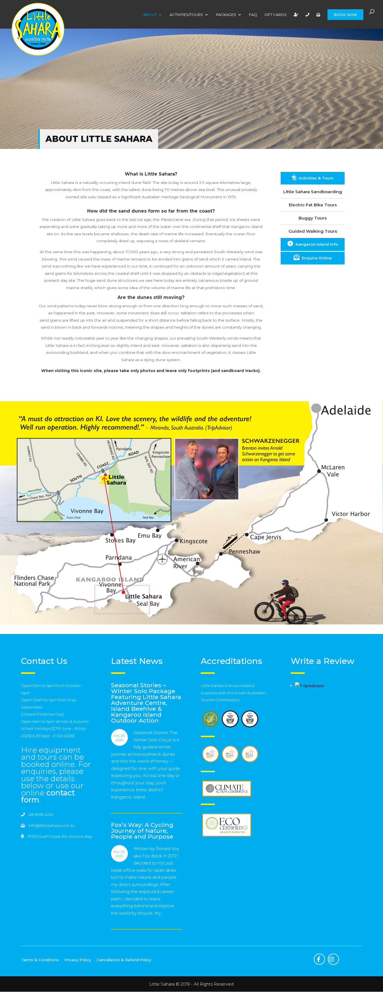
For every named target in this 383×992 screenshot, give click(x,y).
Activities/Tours (186, 15)
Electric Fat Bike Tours (313, 204)
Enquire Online (316, 258)
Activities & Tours (315, 178)
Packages (226, 15)
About (150, 15)
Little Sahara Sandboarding (312, 191)
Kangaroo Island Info (316, 244)
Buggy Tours (313, 218)
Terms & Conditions (40, 960)
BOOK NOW (345, 14)
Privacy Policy (77, 960)
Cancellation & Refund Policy (124, 960)
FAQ (253, 15)
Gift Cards (275, 15)
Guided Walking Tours (313, 231)
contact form (48, 796)
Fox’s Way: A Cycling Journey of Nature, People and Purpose (142, 830)
